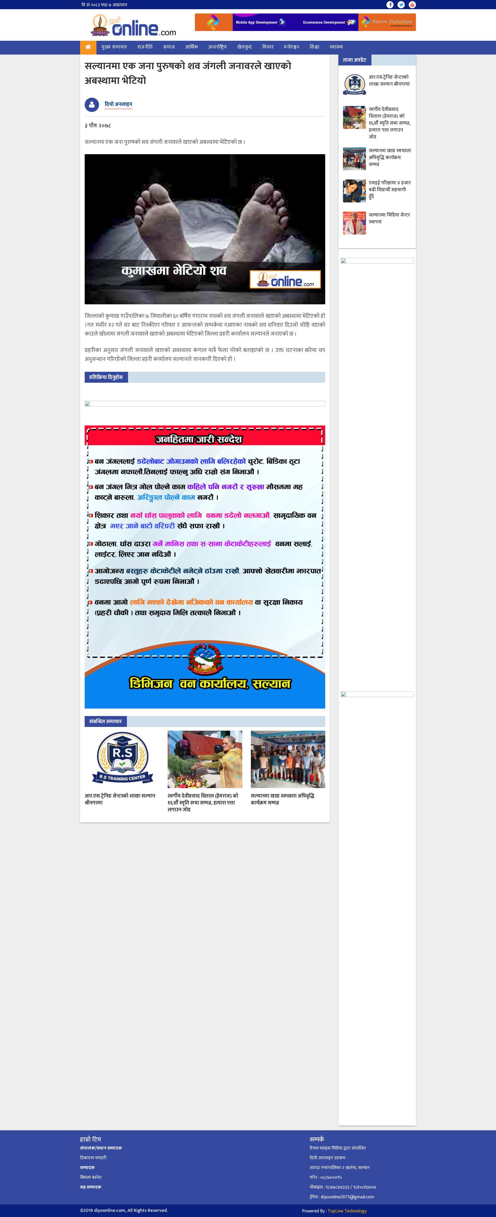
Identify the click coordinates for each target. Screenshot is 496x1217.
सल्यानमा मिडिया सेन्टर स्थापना (389, 218)
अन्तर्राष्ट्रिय (217, 47)
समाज (169, 47)
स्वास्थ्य (336, 47)
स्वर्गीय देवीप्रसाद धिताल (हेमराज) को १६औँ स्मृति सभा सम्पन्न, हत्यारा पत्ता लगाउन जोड (203, 803)
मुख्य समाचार (114, 47)
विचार (268, 47)
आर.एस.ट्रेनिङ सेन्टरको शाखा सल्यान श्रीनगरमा (120, 799)
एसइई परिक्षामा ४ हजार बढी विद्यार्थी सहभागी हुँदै (390, 190)
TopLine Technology (347, 1211)
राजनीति (145, 47)
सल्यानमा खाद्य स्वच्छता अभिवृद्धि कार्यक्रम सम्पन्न (282, 799)
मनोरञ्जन (291, 47)
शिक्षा (314, 47)
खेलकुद (244, 47)
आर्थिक (191, 47)
